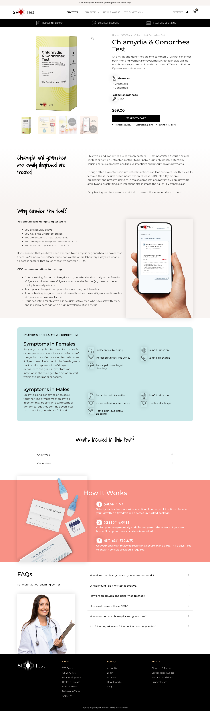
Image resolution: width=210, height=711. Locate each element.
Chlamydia (44, 454)
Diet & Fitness (69, 686)
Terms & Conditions (162, 677)
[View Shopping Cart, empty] (194, 12)
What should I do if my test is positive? (113, 585)
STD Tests (72, 12)
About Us (112, 668)
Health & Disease (71, 682)
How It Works (111, 12)
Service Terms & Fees (163, 672)
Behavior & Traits (71, 691)
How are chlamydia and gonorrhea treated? (117, 595)
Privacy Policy (159, 682)
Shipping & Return (161, 668)
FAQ (109, 686)
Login (110, 672)
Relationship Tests (71, 677)
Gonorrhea (44, 463)
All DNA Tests (69, 672)
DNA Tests (90, 12)
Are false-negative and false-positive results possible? (123, 626)
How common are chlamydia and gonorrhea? (118, 616)
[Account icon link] (187, 12)
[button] (79, 12)
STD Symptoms (132, 12)
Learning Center (50, 584)
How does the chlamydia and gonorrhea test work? (122, 575)
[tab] (105, 454)
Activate (111, 677)
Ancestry (66, 695)
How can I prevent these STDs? (109, 606)
